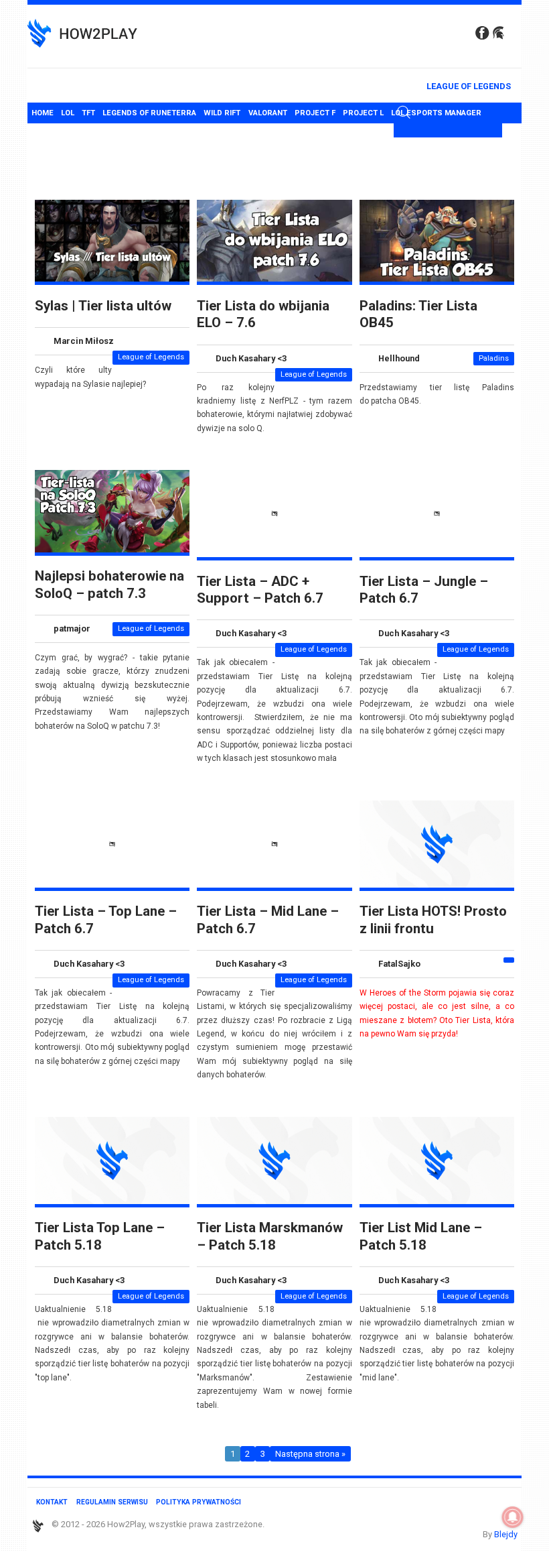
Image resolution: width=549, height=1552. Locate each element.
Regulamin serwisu (112, 1502)
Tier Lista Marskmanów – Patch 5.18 (270, 1235)
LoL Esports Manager (436, 113)
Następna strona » (310, 1454)
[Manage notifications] (513, 1517)
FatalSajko (399, 964)
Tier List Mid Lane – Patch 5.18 (421, 1235)
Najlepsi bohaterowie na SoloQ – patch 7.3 (109, 584)
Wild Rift (222, 113)
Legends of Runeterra (149, 113)
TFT (88, 113)
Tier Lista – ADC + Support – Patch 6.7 (260, 589)
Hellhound (399, 358)
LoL (67, 113)
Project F (315, 113)
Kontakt (52, 1502)
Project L (363, 113)
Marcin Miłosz (84, 341)
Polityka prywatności (198, 1502)
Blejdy (506, 1534)
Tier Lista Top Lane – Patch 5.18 (100, 1235)
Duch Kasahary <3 (251, 358)
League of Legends (468, 86)
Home (42, 113)
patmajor (72, 628)
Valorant (267, 113)
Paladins (494, 358)
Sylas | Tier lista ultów (103, 306)
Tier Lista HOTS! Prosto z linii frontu (433, 919)
